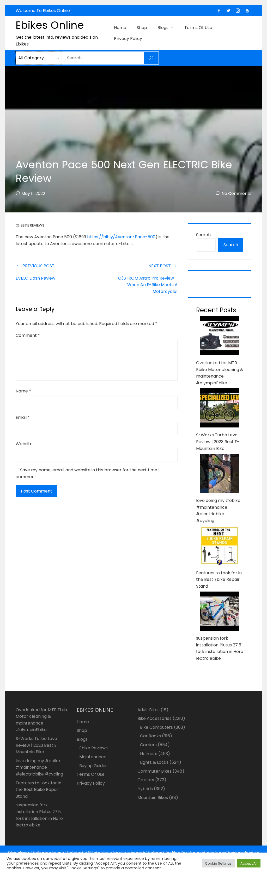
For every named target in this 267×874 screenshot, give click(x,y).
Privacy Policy (128, 39)
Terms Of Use (198, 28)
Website (24, 444)
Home (120, 28)
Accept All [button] (248, 863)
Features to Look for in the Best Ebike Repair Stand (219, 579)
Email (23, 417)
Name (23, 391)
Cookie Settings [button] (218, 863)
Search (203, 235)
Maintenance (92, 757)
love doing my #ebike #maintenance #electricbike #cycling (39, 767)
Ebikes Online (50, 25)
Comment (28, 335)
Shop (142, 28)
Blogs (162, 28)
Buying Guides (93, 766)
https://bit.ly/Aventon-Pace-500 (121, 237)
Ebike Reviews (32, 225)
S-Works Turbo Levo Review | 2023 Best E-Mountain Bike (217, 441)
